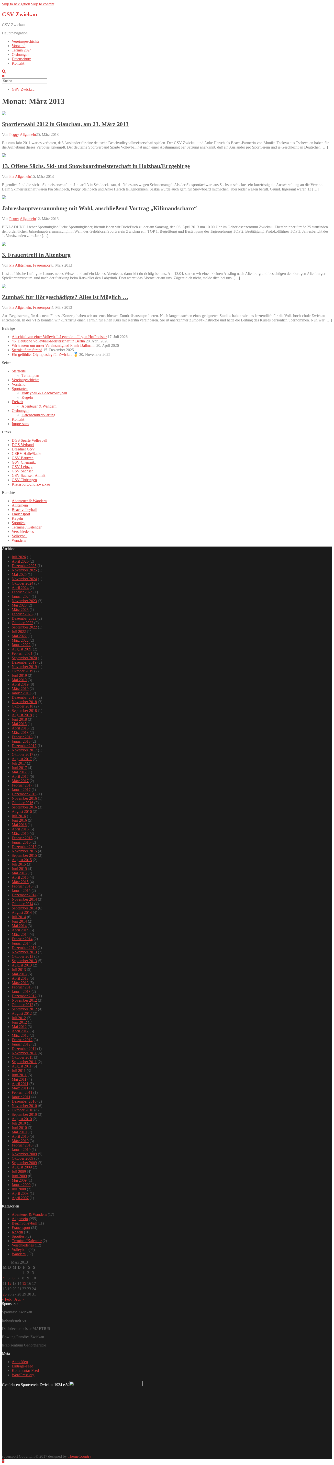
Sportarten (20, 389)
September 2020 (24, 658)
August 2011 (22, 1066)
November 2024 (24, 579)
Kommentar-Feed (25, 1370)
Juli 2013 (19, 969)
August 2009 (22, 1167)
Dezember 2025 (24, 566)
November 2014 (24, 899)
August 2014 (22, 912)
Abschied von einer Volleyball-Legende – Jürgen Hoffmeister (59, 337)
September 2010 (24, 1114)
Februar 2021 (22, 653)
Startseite (19, 371)
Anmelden (20, 1362)
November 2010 (24, 1106)
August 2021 (22, 649)
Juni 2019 (19, 675)
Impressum (20, 424)
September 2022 (24, 627)
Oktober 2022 (22, 623)
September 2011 (24, 1062)
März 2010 (20, 1141)
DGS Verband (23, 445)
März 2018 (20, 732)
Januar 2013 (21, 991)
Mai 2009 (19, 1180)
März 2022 (20, 640)
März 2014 (20, 934)
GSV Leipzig (22, 467)
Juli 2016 (19, 816)
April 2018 (20, 728)
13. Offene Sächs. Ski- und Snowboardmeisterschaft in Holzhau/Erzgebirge (96, 166)
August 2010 (22, 1119)
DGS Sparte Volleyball (29, 440)
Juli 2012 (19, 1018)
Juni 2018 (19, 719)
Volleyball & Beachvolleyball (44, 393)
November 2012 (24, 1000)
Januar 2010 (21, 1149)
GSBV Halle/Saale (26, 453)
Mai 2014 (19, 926)
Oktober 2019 (22, 671)
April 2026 (20, 561)
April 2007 (20, 1198)
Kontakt (18, 63)
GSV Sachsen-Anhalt (28, 475)
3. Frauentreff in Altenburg (36, 255)
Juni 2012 (19, 1022)
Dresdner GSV (23, 449)
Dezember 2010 (24, 1101)
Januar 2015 (21, 890)
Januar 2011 (21, 1097)
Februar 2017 (22, 785)
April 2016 (20, 829)
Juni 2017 (19, 768)
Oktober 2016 (22, 803)
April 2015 (20, 877)
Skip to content (42, 4)
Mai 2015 (19, 873)
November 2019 (24, 667)
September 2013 (24, 961)
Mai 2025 (19, 574)
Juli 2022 (19, 631)
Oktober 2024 (22, 583)
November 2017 (24, 750)
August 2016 (22, 811)
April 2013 (20, 978)
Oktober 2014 (22, 904)
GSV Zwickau (19, 14)
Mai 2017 (19, 772)
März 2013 (20, 983)
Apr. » (19, 1299)
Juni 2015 (19, 869)
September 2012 (24, 1009)
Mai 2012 (19, 1027)
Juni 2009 (19, 1176)
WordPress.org (23, 1375)
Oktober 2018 (22, 706)
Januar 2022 (21, 645)
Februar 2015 (22, 886)
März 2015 (20, 882)
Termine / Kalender (27, 527)
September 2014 (24, 908)
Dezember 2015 (24, 847)
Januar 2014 (21, 943)
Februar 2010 (22, 1145)
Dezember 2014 (24, 895)
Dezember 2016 (24, 794)
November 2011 (24, 1053)
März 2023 (20, 610)
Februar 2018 (22, 737)
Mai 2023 (19, 605)
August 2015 (22, 860)
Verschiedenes (23, 531)
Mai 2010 (19, 1132)
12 (9, 1283)
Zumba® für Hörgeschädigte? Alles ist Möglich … (65, 297)
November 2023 (24, 601)
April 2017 (20, 776)
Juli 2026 (19, 557)
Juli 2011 (19, 1070)
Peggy (14, 134)
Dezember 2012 (24, 996)
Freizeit (17, 402)
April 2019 (20, 684)
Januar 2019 (21, 693)
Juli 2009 (19, 1171)
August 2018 (22, 715)
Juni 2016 (19, 820)
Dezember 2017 (24, 746)
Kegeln (27, 397)
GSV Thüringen (24, 480)
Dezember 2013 (24, 948)
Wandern (19, 540)
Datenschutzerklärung (38, 415)
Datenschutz (21, 59)
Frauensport (42, 265)
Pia (11, 176)
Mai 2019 (19, 680)
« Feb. (7, 1299)
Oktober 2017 (22, 754)
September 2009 (24, 1163)
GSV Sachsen (22, 471)
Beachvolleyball (24, 510)
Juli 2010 (19, 1123)
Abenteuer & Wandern (39, 406)
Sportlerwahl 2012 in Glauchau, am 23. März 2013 (65, 124)
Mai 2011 (19, 1079)
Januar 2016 (21, 842)
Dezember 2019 (24, 662)
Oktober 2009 (22, 1158)
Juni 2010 (19, 1128)
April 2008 (20, 1193)
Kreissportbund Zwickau (31, 484)
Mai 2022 (19, 636)
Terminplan (30, 375)
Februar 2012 (22, 1040)
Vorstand (18, 46)
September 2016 (24, 807)
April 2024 (20, 588)
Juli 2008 (19, 1189)
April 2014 (20, 930)
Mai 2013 (19, 974)
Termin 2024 (22, 50)
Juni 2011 (19, 1075)
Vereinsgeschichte (25, 41)
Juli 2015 (19, 864)
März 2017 (20, 781)
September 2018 (24, 710)
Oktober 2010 (22, 1110)
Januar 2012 (21, 1044)
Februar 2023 (22, 614)
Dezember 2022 (24, 618)
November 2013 (24, 952)
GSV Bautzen (22, 458)
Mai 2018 (19, 724)
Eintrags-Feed (22, 1366)
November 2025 (24, 570)
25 (5, 1294)
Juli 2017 (19, 763)
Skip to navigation (16, 4)
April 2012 (20, 1031)
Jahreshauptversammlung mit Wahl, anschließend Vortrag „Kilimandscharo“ (99, 208)
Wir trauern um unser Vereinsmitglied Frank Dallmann (53, 345)
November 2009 (24, 1154)
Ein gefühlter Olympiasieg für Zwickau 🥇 (45, 354)
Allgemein (28, 134)
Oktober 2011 (22, 1057)
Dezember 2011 (24, 1048)
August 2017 (22, 759)
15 (24, 1283)
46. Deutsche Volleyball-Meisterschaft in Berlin (48, 341)
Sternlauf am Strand (27, 350)
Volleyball (19, 536)
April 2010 (20, 1136)
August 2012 (22, 1013)
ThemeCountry (79, 1456)
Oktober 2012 (22, 1005)
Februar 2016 (22, 838)
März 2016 (20, 833)
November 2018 (24, 702)
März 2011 (20, 1088)
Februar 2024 (22, 592)
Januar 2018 (21, 741)
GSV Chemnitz (24, 462)
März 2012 (20, 1035)
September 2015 (24, 855)
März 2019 (20, 689)
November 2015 (24, 851)
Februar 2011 (22, 1092)
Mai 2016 (19, 825)
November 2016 (24, 798)
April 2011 (20, 1084)
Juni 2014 (19, 921)
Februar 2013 (22, 987)
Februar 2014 (22, 939)
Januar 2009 (21, 1185)
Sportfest (18, 523)
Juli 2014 (19, 917)
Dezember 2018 (24, 697)
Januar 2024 (21, 596)
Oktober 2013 (22, 956)
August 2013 (22, 965)
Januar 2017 (21, 789)
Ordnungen (20, 54)
